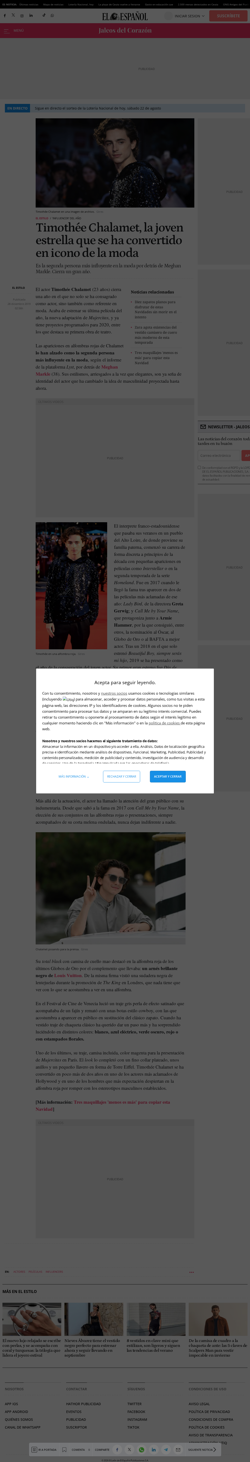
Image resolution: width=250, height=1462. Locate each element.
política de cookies (165, 723)
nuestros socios (114, 693)
